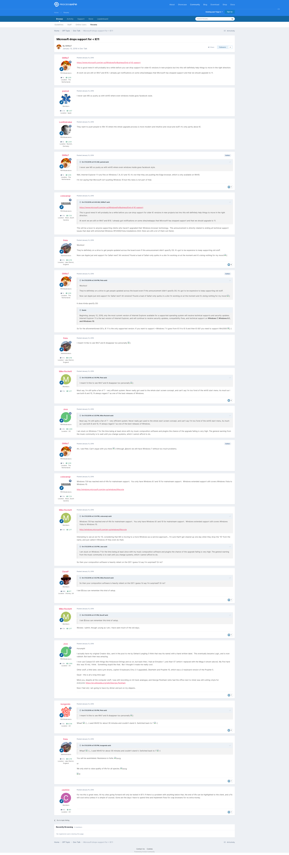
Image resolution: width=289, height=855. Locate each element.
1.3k (63, 215)
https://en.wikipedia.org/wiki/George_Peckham (106, 683)
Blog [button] (205, 4)
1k (63, 77)
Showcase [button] (182, 4)
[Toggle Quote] (80, 162)
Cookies (150, 849)
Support (80, 19)
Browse (59, 19)
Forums (66, 12)
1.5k (63, 391)
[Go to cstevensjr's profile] (66, 204)
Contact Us (140, 849)
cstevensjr (65, 196)
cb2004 (65, 790)
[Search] (232, 19)
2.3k (63, 111)
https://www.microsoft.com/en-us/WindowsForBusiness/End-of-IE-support (109, 62)
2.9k (63, 429)
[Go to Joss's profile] (66, 417)
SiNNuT (68, 46)
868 (63, 591)
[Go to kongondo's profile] (66, 712)
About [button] (172, 4)
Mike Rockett (65, 371)
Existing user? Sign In (214, 12)
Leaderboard (102, 19)
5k (63, 142)
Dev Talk (83, 48)
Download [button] (215, 4)
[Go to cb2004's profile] (66, 798)
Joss (65, 409)
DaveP (65, 571)
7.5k (62, 724)
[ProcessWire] (65, 4)
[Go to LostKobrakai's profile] (66, 130)
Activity (70, 19)
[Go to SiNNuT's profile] (58, 46)
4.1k (63, 260)
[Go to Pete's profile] (66, 248)
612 (63, 810)
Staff (69, 24)
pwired (65, 91)
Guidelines (59, 24)
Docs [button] (232, 4)
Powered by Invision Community (144, 852)
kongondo (65, 704)
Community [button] (195, 4)
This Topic (223, 19)
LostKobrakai (65, 122)
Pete (65, 240)
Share (211, 47)
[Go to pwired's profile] (66, 99)
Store (91, 19)
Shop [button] (225, 4)
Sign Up (229, 12)
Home (56, 12)
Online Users (81, 24)
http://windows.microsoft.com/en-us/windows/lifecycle (100, 489)
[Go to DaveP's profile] (66, 579)
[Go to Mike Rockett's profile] (66, 379)
